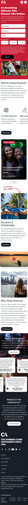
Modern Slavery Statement (4, 500)
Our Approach (7, 329)
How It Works (4, 462)
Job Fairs (3, 469)
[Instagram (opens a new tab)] (9, 449)
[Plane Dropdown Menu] (21, 2)
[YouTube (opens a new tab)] (12, 449)
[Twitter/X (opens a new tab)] (5, 449)
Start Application (14, 423)
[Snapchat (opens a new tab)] (16, 449)
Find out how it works (14, 171)
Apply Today (6, 133)
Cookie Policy (25, 499)
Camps (3, 472)
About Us (3, 455)
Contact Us (4, 465)
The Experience (5, 458)
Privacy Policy (19, 499)
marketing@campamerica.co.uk (16, 51)
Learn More (6, 245)
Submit (7, 57)
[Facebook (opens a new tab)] (2, 449)
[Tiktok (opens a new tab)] (19, 449)
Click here (3, 53)
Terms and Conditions (12, 499)
